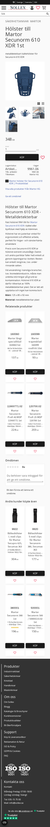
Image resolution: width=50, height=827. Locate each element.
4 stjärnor (15, 467)
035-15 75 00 (14, 799)
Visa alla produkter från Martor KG (22, 188)
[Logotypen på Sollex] (18, 9)
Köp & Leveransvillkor (15, 737)
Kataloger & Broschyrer (16, 711)
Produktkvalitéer (12, 720)
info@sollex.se (16, 802)
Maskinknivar (11, 690)
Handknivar (10, 685)
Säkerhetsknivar (12, 676)
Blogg (7, 706)
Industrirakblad (11, 671)
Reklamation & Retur (14, 741)
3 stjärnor (13, 467)
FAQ (6, 755)
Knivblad (8, 680)
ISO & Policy (10, 746)
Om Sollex (9, 702)
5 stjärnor (17, 467)
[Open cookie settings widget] (4, 822)
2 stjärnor (10, 467)
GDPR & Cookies (12, 751)
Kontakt (8, 786)
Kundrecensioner (12, 715)
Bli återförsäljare (12, 725)
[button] (3, 8)
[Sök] (47, 14)
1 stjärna (8, 467)
